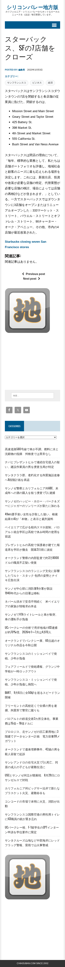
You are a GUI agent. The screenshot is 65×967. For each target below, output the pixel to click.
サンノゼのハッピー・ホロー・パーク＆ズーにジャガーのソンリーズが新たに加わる (32, 503)
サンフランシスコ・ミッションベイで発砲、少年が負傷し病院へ (31, 681)
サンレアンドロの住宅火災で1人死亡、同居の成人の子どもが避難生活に (31, 764)
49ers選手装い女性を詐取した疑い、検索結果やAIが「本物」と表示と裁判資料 (31, 516)
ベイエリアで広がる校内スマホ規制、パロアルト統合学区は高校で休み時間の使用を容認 (32, 531)
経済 (50, 82)
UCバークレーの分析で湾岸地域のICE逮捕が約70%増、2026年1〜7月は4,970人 (31, 629)
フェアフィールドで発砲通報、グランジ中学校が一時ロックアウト (32, 668)
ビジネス (37, 82)
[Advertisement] (35, 360)
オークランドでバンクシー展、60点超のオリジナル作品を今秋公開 (32, 642)
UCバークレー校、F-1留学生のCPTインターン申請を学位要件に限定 (32, 829)
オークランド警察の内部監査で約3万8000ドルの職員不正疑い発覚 (32, 560)
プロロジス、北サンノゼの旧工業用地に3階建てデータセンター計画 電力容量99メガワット (32, 736)
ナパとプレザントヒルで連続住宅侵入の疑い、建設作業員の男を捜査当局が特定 (32, 464)
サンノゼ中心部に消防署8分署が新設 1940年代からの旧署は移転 (30, 590)
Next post (29, 278)
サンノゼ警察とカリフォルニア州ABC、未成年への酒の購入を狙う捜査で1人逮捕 (31, 490)
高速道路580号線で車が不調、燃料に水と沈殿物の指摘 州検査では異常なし (31, 451)
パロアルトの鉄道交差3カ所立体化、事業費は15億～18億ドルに (31, 720)
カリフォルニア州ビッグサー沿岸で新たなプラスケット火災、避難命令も (32, 790)
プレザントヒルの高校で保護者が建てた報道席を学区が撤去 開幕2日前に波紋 (32, 547)
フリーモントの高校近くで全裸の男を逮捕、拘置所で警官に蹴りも (31, 707)
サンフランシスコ (16, 82)
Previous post (35, 274)
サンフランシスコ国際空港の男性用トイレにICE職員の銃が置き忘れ (32, 816)
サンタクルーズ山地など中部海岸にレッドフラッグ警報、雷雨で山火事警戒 (32, 842)
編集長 (21, 70)
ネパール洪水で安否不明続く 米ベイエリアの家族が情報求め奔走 (32, 603)
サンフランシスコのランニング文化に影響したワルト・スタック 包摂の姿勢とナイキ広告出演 (32, 575)
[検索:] (32, 395)
